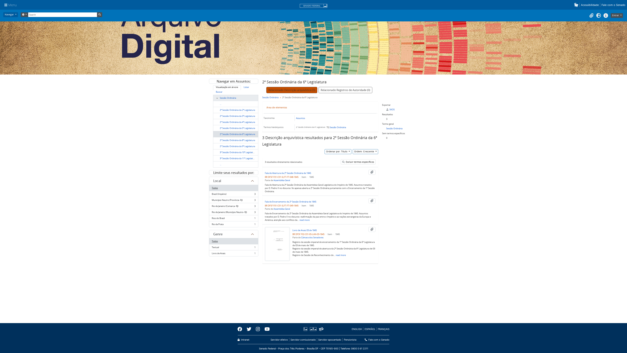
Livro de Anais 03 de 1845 (304, 230)
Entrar (616, 15)
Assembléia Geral (281, 180)
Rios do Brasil (234, 219)
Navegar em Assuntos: (234, 81)
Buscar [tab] (219, 91)
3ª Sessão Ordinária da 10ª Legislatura (238, 152)
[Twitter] (249, 329)
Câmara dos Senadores (312, 237)
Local (217, 181)
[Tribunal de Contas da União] (320, 329)
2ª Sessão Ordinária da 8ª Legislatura (237, 140)
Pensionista (350, 339)
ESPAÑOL (370, 329)
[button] (576, 5)
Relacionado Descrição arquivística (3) (291, 90)
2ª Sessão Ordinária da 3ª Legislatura (237, 116)
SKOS (392, 109)
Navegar (10, 14)
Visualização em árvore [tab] (227, 87)
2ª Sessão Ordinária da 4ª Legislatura (237, 122)
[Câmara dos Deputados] (306, 329)
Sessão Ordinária (228, 97)
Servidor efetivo (279, 339)
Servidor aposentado (329, 339)
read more (304, 220)
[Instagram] (258, 329)
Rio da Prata (234, 225)
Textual (234, 248)
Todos (215, 187)
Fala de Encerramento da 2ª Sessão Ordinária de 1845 (290, 201)
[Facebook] (241, 329)
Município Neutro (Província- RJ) (234, 201)
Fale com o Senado (613, 5)
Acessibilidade (590, 5)
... (220, 103)
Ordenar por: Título (337, 151)
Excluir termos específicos (359, 161)
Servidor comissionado (303, 339)
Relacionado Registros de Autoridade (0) (345, 90)
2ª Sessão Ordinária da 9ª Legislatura (237, 146)
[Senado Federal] (313, 6)
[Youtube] (266, 329)
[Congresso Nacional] (313, 329)
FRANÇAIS (383, 329)
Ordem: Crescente (364, 151)
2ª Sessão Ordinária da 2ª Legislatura (237, 110)
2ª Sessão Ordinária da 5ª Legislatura (237, 128)
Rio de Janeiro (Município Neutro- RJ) (234, 213)
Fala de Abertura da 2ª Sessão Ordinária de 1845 (288, 173)
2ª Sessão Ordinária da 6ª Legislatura (237, 134)
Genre (218, 234)
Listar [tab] (246, 87)
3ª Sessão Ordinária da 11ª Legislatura (238, 158)
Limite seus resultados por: (233, 172)
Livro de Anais (234, 254)
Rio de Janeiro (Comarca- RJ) (234, 207)
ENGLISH (357, 329)
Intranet (244, 339)
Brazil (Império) (234, 195)
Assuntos (300, 118)
